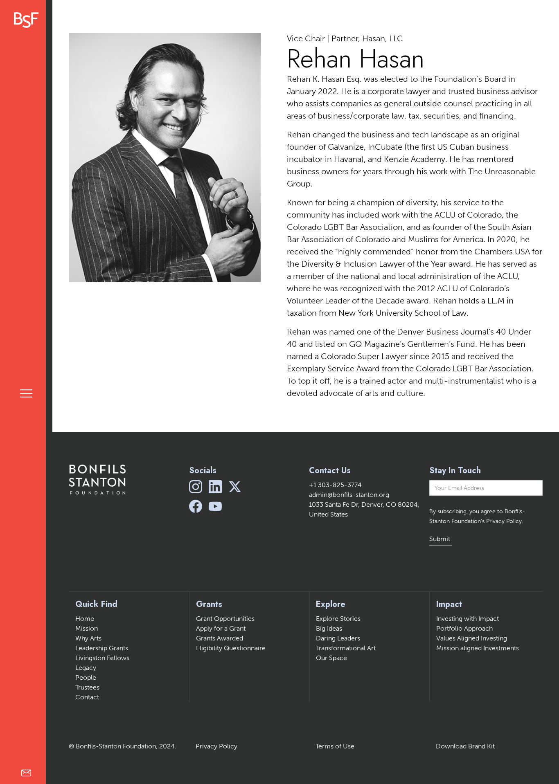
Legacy (85, 668)
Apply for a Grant (221, 628)
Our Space (331, 658)
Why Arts (88, 638)
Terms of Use (335, 746)
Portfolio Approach (464, 628)
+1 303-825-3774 (335, 485)
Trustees (87, 687)
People (85, 677)
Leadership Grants (101, 648)
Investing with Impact (467, 618)
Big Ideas (329, 628)
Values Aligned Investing (471, 638)
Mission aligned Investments (477, 648)
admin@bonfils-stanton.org (349, 495)
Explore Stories (338, 618)
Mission (86, 628)
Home (84, 618)
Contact (87, 697)
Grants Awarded (219, 638)
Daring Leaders (338, 638)
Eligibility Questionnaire (231, 648)
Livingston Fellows (102, 658)
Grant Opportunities (225, 618)
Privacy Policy (216, 746)
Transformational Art (346, 648)
